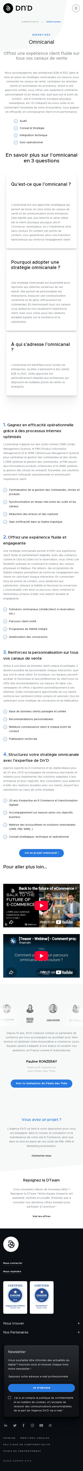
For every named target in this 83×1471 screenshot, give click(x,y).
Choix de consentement (22, 1451)
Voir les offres (42, 1216)
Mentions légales (35, 1438)
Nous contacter (12, 1263)
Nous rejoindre (12, 1271)
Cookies (9, 1438)
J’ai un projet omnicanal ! (41, 853)
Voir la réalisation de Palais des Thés (41, 1083)
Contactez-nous (41, 1155)
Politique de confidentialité (26, 1445)
